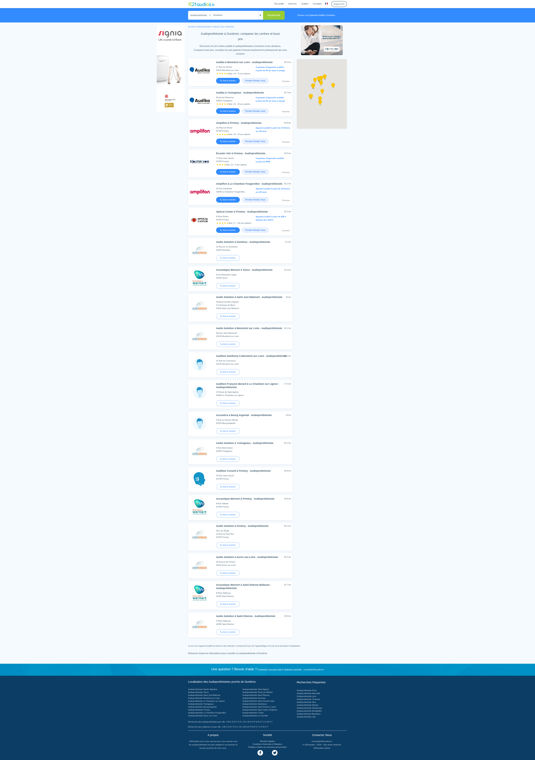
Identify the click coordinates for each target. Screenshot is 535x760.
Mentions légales (267, 741)
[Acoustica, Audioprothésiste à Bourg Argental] (200, 423)
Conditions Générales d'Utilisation (267, 744)
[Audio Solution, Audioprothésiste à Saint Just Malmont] (200, 306)
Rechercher (273, 15)
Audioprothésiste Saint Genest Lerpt (258, 701)
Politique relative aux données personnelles (267, 747)
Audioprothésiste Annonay (253, 698)
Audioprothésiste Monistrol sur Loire (204, 698)
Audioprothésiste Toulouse (308, 699)
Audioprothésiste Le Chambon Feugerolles (207, 713)
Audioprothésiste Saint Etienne (255, 695)
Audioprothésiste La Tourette (255, 716)
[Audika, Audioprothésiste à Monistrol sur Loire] (200, 70)
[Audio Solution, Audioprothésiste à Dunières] (200, 250)
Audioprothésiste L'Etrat (252, 713)
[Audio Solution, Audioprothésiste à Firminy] (200, 535)
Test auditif (279, 4)
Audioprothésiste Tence (198, 692)
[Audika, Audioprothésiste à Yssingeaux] (200, 101)
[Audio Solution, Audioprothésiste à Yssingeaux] (200, 451)
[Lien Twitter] (275, 753)
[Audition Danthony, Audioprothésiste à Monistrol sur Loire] (200, 364)
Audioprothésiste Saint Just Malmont (204, 695)
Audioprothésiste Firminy (199, 710)
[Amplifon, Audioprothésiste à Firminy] (200, 131)
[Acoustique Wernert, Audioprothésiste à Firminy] (200, 507)
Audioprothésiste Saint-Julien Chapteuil (259, 710)
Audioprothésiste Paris (307, 690)
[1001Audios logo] (201, 4)
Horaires (286, 81)
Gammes (292, 4)
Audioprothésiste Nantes (307, 705)
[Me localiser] (260, 15)
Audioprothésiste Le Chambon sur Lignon (206, 701)
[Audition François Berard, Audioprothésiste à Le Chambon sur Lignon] (200, 392)
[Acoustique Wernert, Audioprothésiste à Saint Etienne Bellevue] (200, 593)
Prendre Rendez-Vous (255, 80)
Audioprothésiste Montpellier (309, 711)
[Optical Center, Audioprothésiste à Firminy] (200, 220)
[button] (322, 92)
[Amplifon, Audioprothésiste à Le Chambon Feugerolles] (200, 192)
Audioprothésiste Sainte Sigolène (202, 689)
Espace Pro (339, 4)
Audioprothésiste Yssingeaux (201, 704)
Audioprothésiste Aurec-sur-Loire (202, 716)
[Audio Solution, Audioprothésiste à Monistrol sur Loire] (200, 336)
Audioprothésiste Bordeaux (309, 714)
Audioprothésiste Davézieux (254, 704)
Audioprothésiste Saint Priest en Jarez (259, 707)
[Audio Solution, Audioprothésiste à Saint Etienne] (200, 624)
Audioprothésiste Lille (306, 717)
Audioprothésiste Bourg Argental (202, 707)
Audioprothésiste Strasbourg (309, 708)
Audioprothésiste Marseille (308, 693)
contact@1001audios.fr (313, 669)
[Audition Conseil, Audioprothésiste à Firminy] (200, 479)
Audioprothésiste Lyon (306, 696)
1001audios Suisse (321, 748)
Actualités (317, 4)
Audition (304, 4)
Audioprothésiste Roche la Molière (257, 692)
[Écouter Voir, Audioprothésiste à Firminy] (200, 161)
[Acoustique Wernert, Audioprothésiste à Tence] (200, 278)
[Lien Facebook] (260, 753)
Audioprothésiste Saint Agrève (255, 689)
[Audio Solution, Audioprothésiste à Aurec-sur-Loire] (200, 565)
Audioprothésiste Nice (306, 702)
